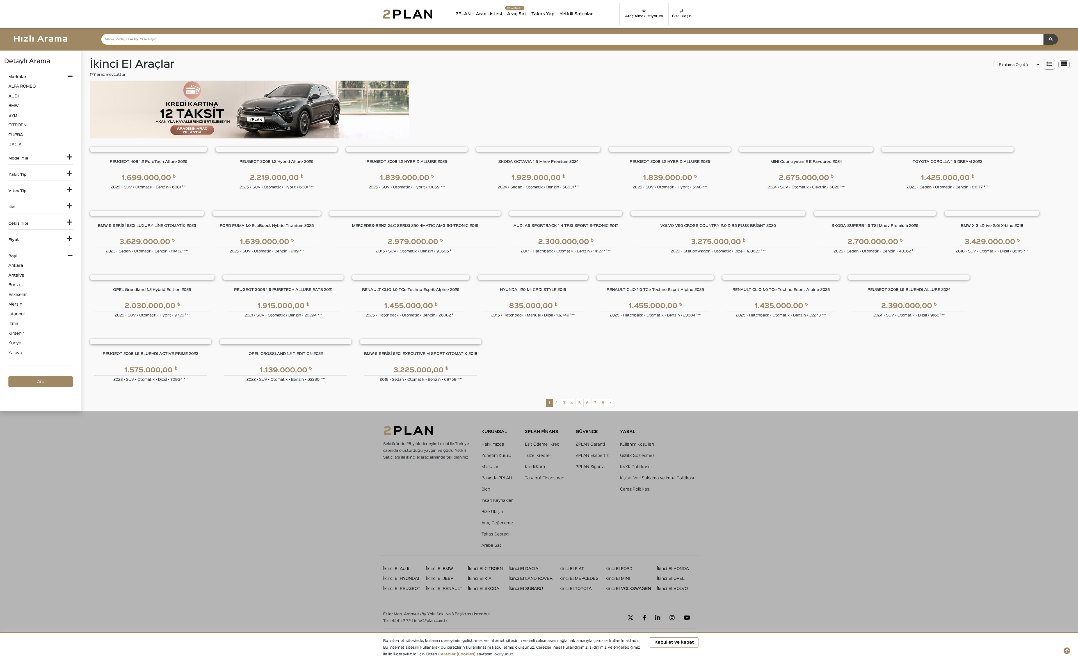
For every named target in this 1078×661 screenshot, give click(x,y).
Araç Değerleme (497, 523)
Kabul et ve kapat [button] (674, 642)
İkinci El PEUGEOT (401, 589)
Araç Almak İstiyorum (644, 16)
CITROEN (17, 125)
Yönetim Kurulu (496, 455)
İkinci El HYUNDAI (401, 578)
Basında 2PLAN (496, 478)
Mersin (15, 304)
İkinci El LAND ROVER (530, 578)
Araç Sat (516, 14)
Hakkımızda (492, 444)
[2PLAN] (407, 14)
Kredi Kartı (535, 467)
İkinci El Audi (396, 569)
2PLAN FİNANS (541, 432)
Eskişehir (17, 295)
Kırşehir (16, 333)
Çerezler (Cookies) (456, 654)
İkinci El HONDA (673, 569)
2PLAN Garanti (590, 444)
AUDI (13, 96)
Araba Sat (491, 545)
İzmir (13, 323)
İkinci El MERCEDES (578, 578)
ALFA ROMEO (22, 86)
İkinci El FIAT (571, 569)
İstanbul (16, 314)
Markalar (489, 467)
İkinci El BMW (439, 569)
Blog (485, 489)
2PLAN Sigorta (590, 467)
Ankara (15, 265)
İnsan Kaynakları (497, 500)
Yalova (15, 353)
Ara (40, 382)
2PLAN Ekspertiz (592, 455)
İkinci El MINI (617, 578)
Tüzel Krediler (538, 455)
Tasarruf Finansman (544, 478)
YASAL (627, 432)
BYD (12, 115)
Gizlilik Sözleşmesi (638, 455)
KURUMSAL (494, 432)
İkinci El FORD (618, 569)
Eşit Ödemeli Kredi (542, 444)
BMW (13, 106)
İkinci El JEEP (439, 578)
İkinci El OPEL (670, 578)
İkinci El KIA (480, 578)
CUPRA (15, 135)
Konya (14, 343)
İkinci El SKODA (483, 589)
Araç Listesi (489, 14)
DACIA (15, 144)
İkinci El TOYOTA (575, 589)
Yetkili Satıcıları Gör (582, 15)
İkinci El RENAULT (444, 589)
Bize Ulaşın (681, 16)
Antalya (16, 275)
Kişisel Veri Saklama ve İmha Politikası (657, 478)
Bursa (14, 285)
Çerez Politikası (635, 489)
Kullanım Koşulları (637, 444)
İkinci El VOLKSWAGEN (627, 589)
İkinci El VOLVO (672, 589)
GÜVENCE (587, 432)
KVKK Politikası (634, 467)
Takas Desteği (495, 534)
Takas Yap (542, 14)
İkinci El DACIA (523, 569)
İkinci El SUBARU (526, 589)
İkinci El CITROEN (485, 569)
